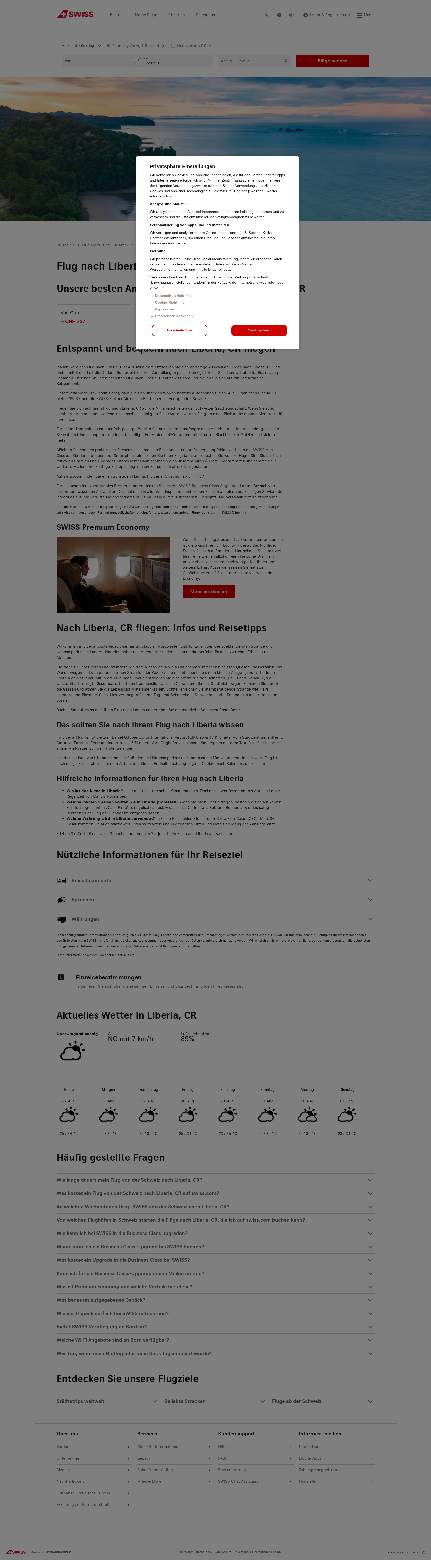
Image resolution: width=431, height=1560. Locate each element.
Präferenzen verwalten (174, 316)
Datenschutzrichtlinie (173, 296)
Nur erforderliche (179, 330)
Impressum (164, 309)
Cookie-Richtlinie (170, 302)
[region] (217, 252)
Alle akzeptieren (259, 330)
